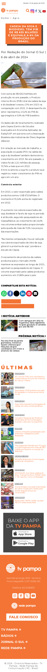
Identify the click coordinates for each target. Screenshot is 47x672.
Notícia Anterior (16, 316)
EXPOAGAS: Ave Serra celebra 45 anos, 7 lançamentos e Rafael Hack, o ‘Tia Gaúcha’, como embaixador (30, 475)
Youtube (44, 11)
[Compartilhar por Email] (35, 293)
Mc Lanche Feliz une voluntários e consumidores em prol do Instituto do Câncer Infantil (30, 379)
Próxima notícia (31, 336)
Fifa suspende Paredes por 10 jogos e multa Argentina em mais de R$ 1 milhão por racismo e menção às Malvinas (30, 448)
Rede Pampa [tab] (11, 648)
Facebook (36, 10)
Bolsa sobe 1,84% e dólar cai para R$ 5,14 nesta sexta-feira (29, 502)
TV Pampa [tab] (9, 629)
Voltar (12, 301)
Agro (16, 18)
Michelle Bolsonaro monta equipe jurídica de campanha (29, 460)
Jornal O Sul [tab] (12, 642)
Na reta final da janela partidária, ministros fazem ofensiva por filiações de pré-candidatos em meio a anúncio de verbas (12, 346)
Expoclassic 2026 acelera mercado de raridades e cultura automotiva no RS (29, 392)
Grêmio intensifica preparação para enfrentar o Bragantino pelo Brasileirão (30, 434)
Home (5, 18)
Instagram (32, 11)
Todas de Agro (18, 306)
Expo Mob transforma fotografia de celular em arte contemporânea (30, 405)
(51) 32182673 (28, 588)
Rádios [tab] (7, 636)
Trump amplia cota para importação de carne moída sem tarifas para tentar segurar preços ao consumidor (30, 490)
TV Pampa (9, 13)
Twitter (40, 11)
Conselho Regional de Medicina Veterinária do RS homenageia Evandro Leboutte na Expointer (28, 420)
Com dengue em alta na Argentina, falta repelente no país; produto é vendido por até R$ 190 (32, 324)
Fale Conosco (23, 617)
